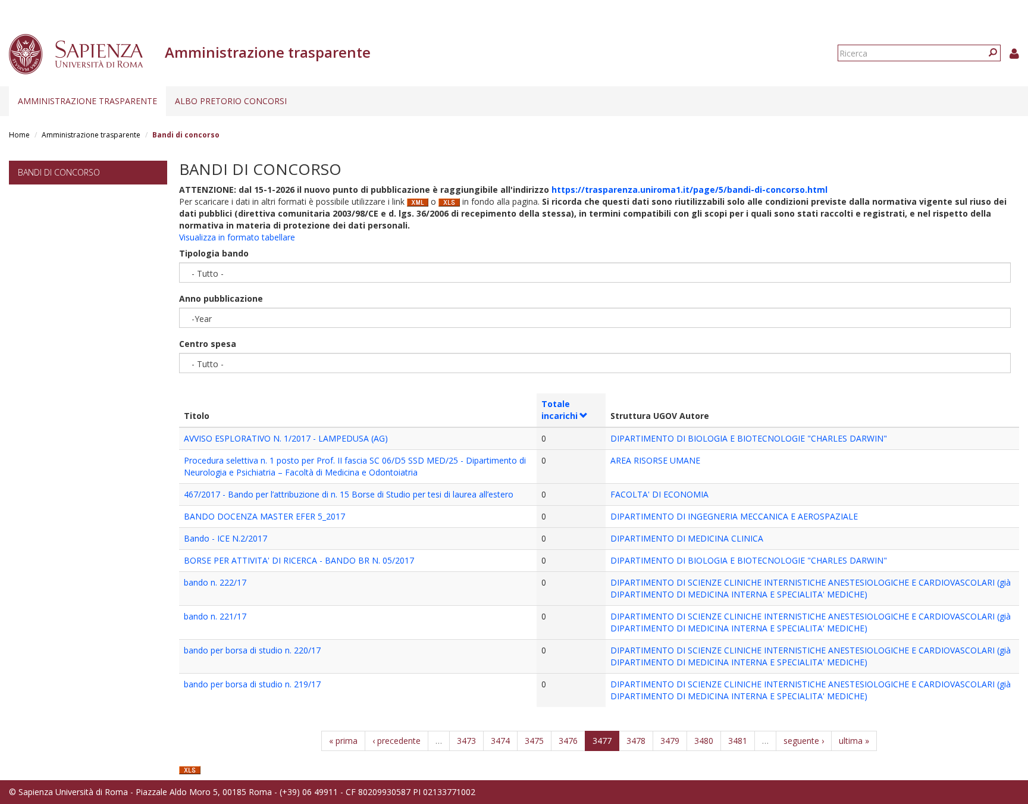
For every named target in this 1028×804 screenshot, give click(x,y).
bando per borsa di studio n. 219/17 (252, 684)
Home (19, 135)
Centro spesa (207, 343)
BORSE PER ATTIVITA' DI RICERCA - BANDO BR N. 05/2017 (299, 560)
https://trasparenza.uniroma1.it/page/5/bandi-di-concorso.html (689, 189)
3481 (737, 740)
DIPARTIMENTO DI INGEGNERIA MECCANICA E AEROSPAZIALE (734, 516)
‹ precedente (396, 740)
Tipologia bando (214, 253)
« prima (343, 740)
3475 (534, 740)
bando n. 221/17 (215, 616)
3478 (635, 740)
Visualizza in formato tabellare (237, 237)
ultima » (854, 740)
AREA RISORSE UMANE (655, 460)
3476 (568, 740)
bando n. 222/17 (215, 582)
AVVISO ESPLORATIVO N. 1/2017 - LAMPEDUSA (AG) (286, 438)
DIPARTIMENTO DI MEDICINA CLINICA (686, 538)
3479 (669, 740)
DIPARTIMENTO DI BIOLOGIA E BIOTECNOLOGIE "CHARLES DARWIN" (748, 438)
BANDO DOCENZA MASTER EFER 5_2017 (264, 516)
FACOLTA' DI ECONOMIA (659, 494)
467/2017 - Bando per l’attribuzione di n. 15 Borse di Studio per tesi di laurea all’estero (348, 494)
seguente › (803, 740)
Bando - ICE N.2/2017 (225, 538)
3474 (500, 740)
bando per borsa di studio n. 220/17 (252, 650)
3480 (703, 740)
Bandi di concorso (59, 172)
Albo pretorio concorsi (231, 101)
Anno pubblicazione (221, 298)
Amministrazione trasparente (87, 101)
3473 (466, 740)
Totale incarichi (559, 409)
